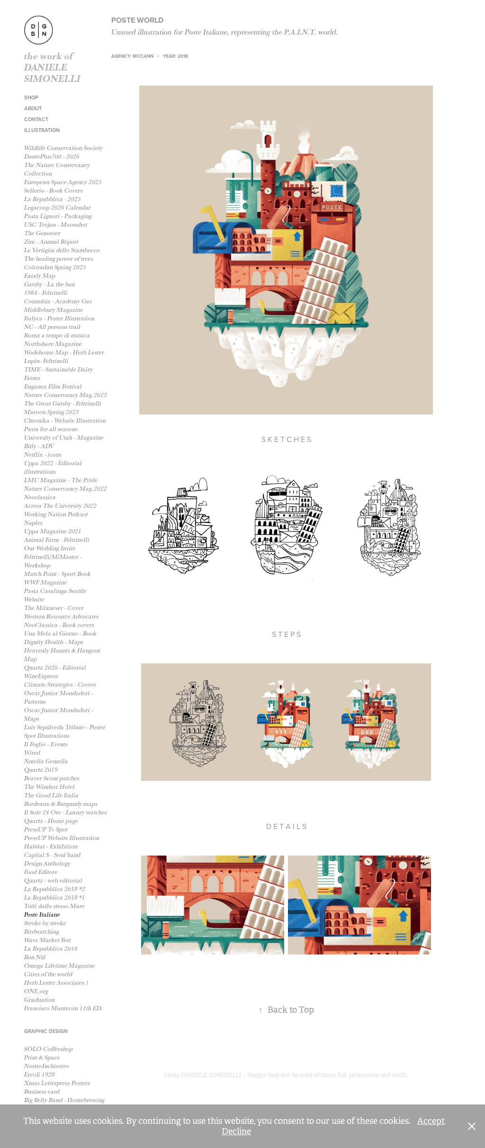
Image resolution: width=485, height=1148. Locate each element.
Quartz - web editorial (53, 880)
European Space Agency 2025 (63, 182)
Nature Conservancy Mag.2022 (65, 489)
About (33, 108)
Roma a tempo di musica (57, 335)
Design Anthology (47, 863)
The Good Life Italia (51, 795)
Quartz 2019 (41, 770)
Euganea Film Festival (53, 386)
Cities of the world (48, 974)
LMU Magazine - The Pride (61, 480)
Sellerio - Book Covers (53, 190)
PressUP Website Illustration (61, 838)
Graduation (39, 1000)
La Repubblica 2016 (51, 949)
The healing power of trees (58, 259)
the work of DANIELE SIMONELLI (52, 67)
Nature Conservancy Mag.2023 (65, 395)
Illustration (42, 130)
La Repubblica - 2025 (52, 199)
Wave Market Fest (47, 940)
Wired (32, 753)
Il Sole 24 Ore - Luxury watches (65, 812)
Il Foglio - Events (46, 744)
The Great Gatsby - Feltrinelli (62, 403)
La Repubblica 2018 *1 (54, 897)
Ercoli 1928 (39, 1074)
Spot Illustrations (47, 736)
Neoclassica (40, 497)
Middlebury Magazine (53, 310)
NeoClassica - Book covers (59, 625)
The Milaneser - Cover (54, 608)
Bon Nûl (35, 957)
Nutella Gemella (46, 761)
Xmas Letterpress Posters (57, 1083)
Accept (431, 1121)
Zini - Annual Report (51, 242)
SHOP (31, 97)
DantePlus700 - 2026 (52, 156)
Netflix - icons (43, 454)
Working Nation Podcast (56, 514)
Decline (236, 1131)
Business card (42, 1091)
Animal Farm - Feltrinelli (57, 540)
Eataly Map (39, 276)
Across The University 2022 (60, 506)
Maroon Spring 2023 (51, 412)
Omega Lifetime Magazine (59, 966)
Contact (36, 119)
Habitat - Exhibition (51, 846)
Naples (33, 523)
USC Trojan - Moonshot (56, 225)
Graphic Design (46, 1031)
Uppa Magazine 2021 (52, 531)
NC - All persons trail (52, 327)
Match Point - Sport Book (57, 574)
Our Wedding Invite (50, 548)
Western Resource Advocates (61, 616)
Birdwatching (41, 931)
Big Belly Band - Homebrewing (64, 1100)
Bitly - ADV (39, 446)
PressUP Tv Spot (46, 829)
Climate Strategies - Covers (60, 684)
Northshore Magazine (53, 344)
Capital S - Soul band (52, 855)
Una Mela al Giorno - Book (60, 633)
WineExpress (41, 676)
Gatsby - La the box (49, 284)
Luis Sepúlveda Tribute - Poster (65, 727)
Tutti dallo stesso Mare (54, 906)
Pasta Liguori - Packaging (58, 216)
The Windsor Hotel (49, 787)
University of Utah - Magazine (64, 437)
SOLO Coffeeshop (48, 1049)
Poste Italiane (42, 914)
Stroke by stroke (45, 923)
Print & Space (42, 1057)
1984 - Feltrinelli (46, 293)
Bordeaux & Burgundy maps (61, 804)
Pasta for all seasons (51, 429)
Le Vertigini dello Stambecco (62, 250)
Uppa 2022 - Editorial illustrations (53, 467)
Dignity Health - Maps (53, 642)
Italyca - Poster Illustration (59, 318)
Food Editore (41, 872)
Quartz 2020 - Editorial (55, 667)
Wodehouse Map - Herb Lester (64, 352)
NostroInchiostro (46, 1066)
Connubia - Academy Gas (58, 301)
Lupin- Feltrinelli (46, 361)
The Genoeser (42, 233)
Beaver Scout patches (52, 778)
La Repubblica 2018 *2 (54, 889)
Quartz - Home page (51, 821)
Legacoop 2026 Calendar (57, 207)
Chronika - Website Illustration (65, 420)
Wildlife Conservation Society (63, 148)
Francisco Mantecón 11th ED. (63, 1008)
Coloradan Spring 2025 (55, 267)
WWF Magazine (45, 582)
